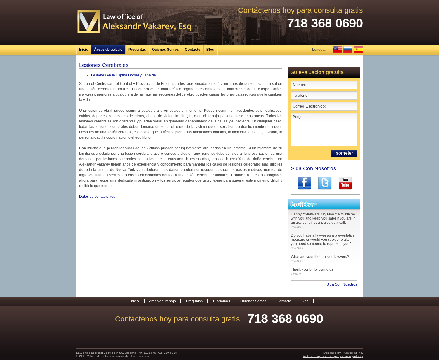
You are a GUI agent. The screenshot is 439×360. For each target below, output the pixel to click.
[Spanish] (358, 49)
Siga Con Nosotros (341, 284)
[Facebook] (304, 183)
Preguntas (137, 50)
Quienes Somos (165, 50)
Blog (210, 50)
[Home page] (134, 33)
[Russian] (347, 49)
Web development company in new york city (333, 356)
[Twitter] (325, 183)
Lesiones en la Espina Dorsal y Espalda (123, 75)
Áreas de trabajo (108, 50)
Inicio (83, 50)
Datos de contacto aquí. (98, 196)
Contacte (192, 50)
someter (344, 153)
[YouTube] (346, 183)
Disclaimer (221, 301)
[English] (337, 49)
